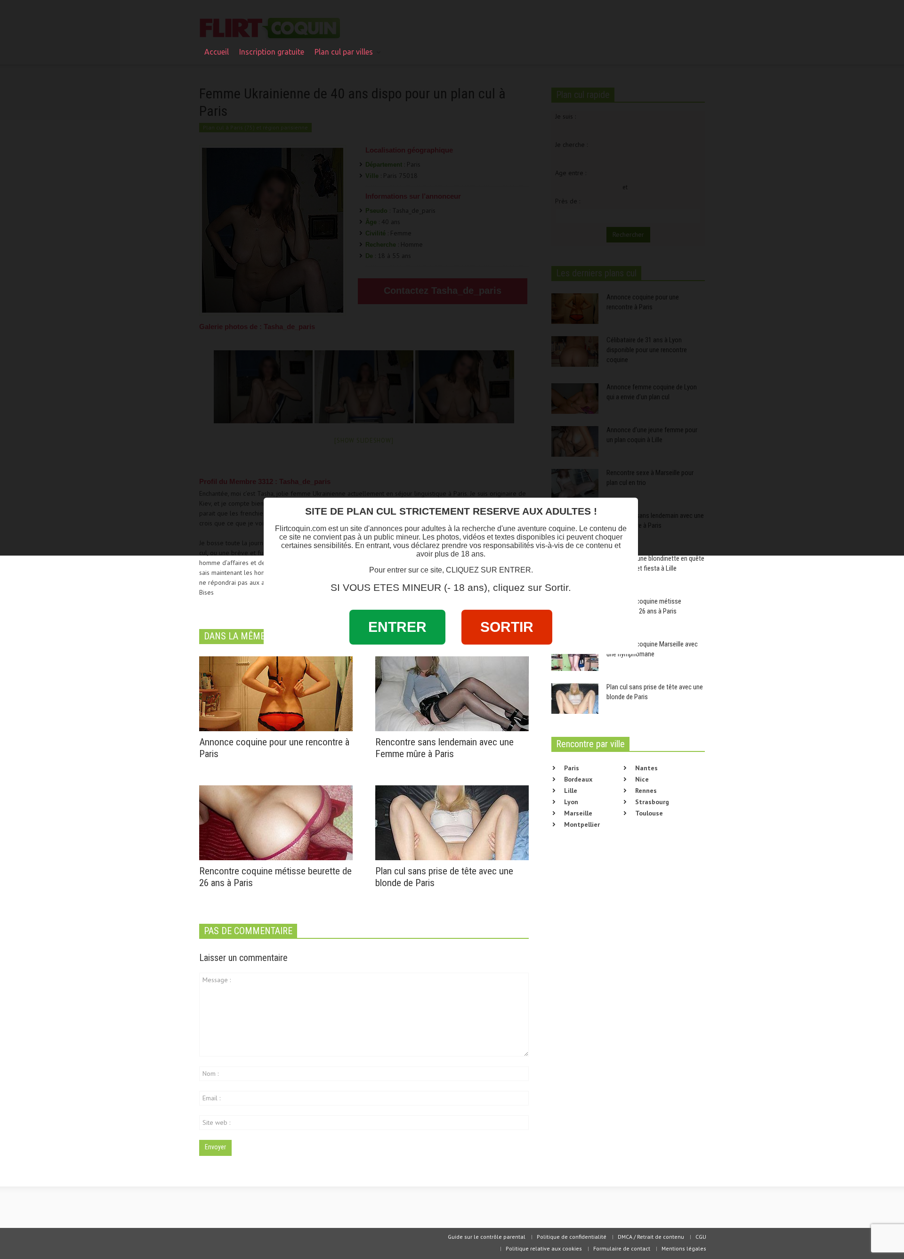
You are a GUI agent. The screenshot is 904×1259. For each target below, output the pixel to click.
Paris (571, 768)
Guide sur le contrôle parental (486, 1236)
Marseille (578, 813)
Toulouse (649, 813)
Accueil (216, 52)
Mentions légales (684, 1248)
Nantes (646, 768)
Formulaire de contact (621, 1248)
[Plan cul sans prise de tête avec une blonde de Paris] (452, 822)
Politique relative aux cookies (544, 1248)
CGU (700, 1236)
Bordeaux (578, 779)
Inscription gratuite (271, 52)
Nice (642, 779)
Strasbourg (652, 802)
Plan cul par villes (341, 56)
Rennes (646, 790)
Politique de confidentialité (571, 1236)
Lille (570, 790)
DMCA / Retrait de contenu (651, 1236)
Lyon (571, 802)
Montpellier (582, 824)
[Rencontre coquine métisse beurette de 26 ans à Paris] (276, 822)
